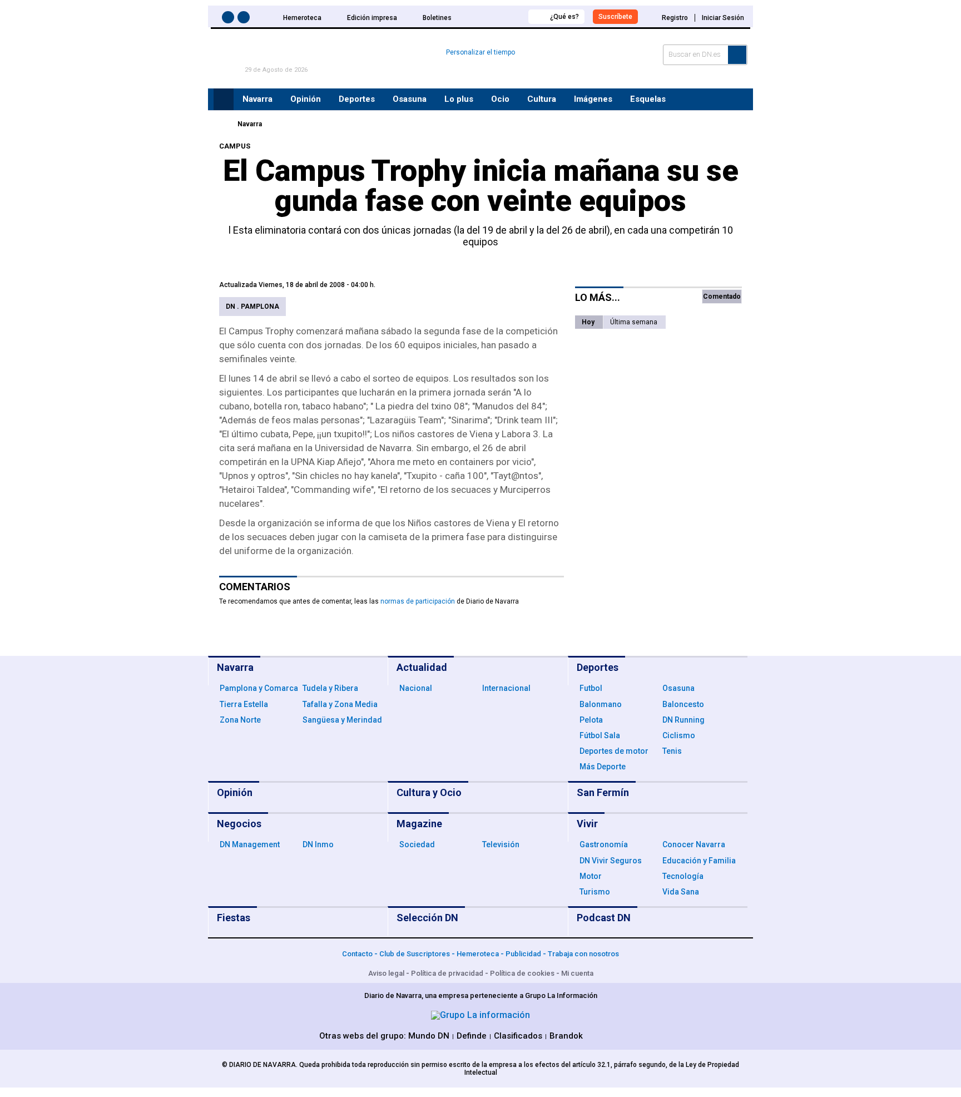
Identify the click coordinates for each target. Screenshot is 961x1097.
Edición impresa (372, 18)
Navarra (249, 124)
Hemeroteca (302, 18)
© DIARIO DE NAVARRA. (260, 1065)
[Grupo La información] (480, 1015)
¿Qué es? (564, 17)
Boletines (437, 18)
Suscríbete (615, 17)
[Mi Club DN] (499, 16)
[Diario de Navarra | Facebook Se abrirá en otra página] (229, 19)
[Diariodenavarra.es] (222, 124)
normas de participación (417, 601)
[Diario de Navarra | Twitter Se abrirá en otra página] (245, 19)
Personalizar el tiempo (480, 52)
